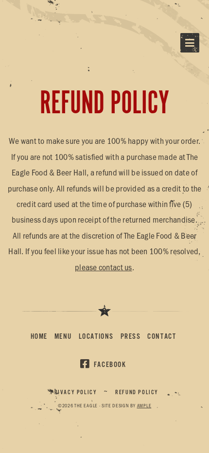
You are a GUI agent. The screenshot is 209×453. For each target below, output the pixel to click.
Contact (161, 336)
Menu (63, 336)
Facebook (110, 364)
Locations (96, 336)
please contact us (103, 267)
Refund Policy (136, 392)
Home (39, 336)
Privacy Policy (74, 392)
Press (131, 336)
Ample (144, 405)
